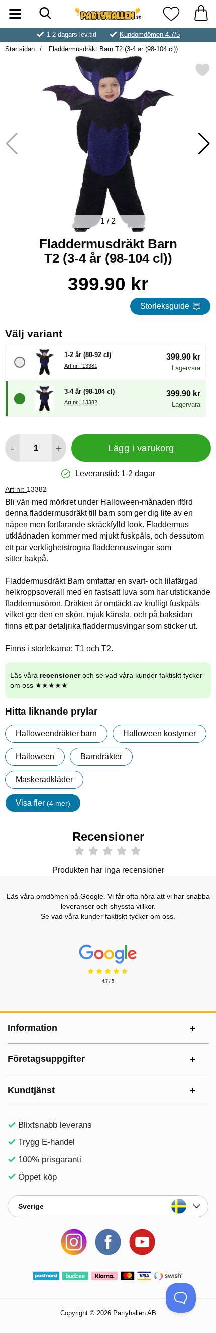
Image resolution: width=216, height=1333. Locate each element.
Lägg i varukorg (141, 448)
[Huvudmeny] (15, 14)
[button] (204, 144)
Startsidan (20, 49)
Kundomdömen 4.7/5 (150, 34)
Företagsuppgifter (46, 1059)
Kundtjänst (31, 1090)
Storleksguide (164, 306)
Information (32, 1028)
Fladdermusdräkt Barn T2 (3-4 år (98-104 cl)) (112, 49)
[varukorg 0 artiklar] (201, 14)
